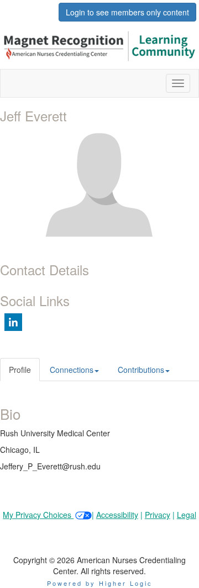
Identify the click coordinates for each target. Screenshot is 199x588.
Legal (186, 514)
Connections (71, 369)
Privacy (157, 514)
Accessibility (117, 514)
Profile (20, 369)
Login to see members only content (127, 12)
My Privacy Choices (38, 514)
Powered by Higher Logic (100, 583)
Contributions (141, 369)
